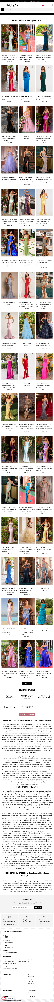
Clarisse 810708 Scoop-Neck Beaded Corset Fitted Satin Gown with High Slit (43, 138)
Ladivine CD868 (44, 588)
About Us (30, 992)
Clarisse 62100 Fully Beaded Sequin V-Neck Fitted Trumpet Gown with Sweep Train (9, 57)
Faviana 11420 (27, 343)
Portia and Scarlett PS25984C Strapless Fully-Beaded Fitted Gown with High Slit (44, 304)
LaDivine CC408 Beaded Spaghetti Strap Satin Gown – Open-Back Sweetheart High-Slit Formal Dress (26, 180)
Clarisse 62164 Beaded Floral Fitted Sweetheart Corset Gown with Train (9, 673)
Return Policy (31, 976)
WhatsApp (7, 940)
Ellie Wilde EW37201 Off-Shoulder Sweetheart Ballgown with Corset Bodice (27, 549)
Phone (6, 935)
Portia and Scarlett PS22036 (9, 302)
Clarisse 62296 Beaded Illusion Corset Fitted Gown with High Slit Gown (44, 468)
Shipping (30, 979)
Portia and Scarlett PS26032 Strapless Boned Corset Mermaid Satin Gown (8, 345)
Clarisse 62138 (27, 136)
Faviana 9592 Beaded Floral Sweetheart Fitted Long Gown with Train (26, 98)
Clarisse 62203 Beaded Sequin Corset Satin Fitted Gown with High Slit (9, 98)
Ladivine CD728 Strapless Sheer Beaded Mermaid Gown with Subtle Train (44, 179)
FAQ (29, 974)
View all (27, 683)
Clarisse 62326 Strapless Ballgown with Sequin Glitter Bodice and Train (43, 345)
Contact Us (30, 981)
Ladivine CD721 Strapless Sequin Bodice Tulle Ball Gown (9, 178)
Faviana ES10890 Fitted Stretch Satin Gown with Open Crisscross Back (9, 630)
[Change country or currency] (43, 5)
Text (6, 945)
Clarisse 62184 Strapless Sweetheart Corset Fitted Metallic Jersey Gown (25, 57)
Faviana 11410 (27, 383)
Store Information (32, 990)
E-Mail (6, 950)
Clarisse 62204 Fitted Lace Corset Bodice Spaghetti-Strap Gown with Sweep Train (27, 509)
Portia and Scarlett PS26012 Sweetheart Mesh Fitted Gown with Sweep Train (44, 509)
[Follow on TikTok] (35, 996)
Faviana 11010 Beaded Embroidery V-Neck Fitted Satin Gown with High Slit (8, 385)
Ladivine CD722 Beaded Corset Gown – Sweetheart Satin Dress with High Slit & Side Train (26, 631)
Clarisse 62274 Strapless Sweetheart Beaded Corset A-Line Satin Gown (44, 673)
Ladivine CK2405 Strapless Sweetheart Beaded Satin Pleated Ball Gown (26, 590)
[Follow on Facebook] (28, 996)
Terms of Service (31, 986)
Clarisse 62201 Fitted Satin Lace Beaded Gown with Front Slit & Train (9, 468)
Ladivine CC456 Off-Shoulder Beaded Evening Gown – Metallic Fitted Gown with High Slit (27, 427)
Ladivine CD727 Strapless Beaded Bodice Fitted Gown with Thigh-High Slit (8, 509)
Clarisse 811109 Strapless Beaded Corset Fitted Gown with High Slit (43, 385)
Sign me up (38, 907)
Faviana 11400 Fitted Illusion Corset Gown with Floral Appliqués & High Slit (43, 221)
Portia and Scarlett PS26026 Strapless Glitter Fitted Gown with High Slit (8, 138)
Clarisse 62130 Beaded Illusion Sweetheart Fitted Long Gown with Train (9, 221)
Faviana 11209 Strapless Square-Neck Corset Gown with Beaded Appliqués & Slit (26, 304)
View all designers (27, 714)
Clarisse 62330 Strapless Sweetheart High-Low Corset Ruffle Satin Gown (26, 673)
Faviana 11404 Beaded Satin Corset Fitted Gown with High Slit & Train (44, 98)
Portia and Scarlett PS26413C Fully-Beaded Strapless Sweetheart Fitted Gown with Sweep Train (44, 263)
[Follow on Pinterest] (32, 996)
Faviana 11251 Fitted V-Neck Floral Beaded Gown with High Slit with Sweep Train (9, 426)
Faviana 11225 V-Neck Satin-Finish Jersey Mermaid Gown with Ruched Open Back (9, 590)
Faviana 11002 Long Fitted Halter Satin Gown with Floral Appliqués (9, 549)
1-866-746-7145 (31, 983)
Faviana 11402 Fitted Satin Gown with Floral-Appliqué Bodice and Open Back (26, 468)
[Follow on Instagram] (30, 996)
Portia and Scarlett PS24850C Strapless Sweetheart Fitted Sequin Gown (27, 221)
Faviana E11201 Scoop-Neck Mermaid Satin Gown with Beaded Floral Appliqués (26, 262)
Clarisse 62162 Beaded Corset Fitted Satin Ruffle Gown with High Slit (44, 549)
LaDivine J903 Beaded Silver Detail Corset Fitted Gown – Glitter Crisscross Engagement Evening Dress (44, 427)
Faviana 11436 (44, 629)
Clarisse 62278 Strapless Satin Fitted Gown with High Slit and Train (9, 262)
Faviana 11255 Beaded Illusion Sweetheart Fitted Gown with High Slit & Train (43, 57)
